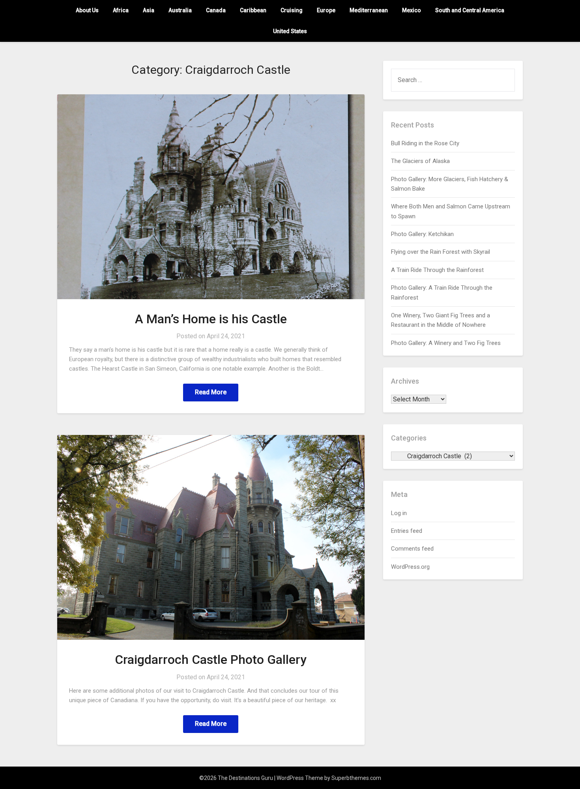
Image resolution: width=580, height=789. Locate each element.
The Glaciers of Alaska (420, 161)
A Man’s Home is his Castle (211, 318)
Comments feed (412, 548)
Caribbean (253, 10)
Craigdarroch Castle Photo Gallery (211, 659)
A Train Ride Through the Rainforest (437, 270)
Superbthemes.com (356, 778)
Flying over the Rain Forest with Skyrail (440, 251)
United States (290, 31)
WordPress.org (410, 566)
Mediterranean (369, 10)
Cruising (292, 10)
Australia (180, 10)
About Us (87, 10)
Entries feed (406, 530)
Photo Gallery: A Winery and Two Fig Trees (446, 343)
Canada (216, 10)
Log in (399, 513)
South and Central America (469, 10)
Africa (121, 10)
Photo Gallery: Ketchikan (422, 234)
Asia (148, 10)
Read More (210, 392)
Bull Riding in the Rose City (425, 143)
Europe (326, 10)
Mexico (411, 10)
